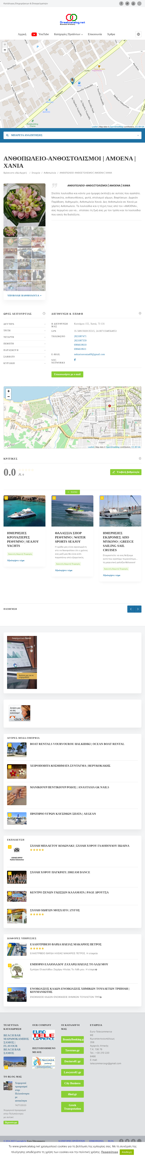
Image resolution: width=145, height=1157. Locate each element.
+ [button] (5, 44)
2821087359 (80, 340)
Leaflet (95, 126)
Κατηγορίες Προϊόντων (67, 34)
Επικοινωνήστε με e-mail (67, 374)
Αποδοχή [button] (127, 1152)
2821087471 (80, 336)
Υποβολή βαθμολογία (23, 295)
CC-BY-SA (139, 126)
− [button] (5, 50)
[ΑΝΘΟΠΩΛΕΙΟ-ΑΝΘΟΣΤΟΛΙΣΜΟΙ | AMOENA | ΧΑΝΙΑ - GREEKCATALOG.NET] (24, 232)
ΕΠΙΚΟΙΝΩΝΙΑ (96, 1141)
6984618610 (80, 344)
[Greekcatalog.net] (72, 19)
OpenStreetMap (116, 126)
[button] (138, 34)
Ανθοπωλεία (50, 172)
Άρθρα (111, 34)
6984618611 (80, 349)
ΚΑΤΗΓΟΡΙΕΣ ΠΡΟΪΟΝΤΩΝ (72, 1141)
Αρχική (22, 34)
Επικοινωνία (95, 34)
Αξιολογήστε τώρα (15, 570)
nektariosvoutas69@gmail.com (89, 354)
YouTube (44, 34)
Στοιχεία (36, 172)
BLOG (111, 1141)
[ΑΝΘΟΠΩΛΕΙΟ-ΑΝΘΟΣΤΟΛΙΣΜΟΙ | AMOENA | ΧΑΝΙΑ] (10, 232)
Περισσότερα (11, 1122)
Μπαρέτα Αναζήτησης (26, 135)
